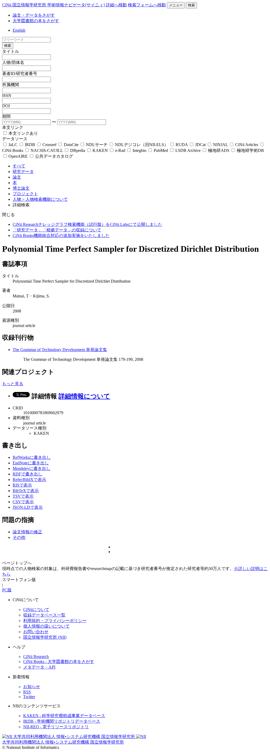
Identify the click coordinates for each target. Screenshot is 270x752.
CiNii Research (36, 656)
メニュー (176, 5)
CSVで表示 (23, 501)
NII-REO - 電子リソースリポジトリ (56, 727)
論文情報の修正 (27, 532)
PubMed (161, 150)
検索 (191, 5)
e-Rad (120, 150)
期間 (6, 116)
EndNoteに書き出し (31, 463)
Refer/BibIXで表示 (29, 479)
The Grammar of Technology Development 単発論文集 (60, 349)
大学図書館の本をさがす (36, 20)
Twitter (29, 696)
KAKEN (100, 150)
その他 (19, 537)
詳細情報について (84, 396)
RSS (27, 692)
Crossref (49, 144)
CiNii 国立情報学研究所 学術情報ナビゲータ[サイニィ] (53, 5)
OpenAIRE (18, 156)
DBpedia (77, 150)
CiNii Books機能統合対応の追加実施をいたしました (61, 235)
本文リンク (12, 127)
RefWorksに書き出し (32, 457)
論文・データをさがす (34, 15)
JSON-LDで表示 (28, 507)
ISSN (6, 95)
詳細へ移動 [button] (116, 5)
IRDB (30, 144)
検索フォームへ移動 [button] (147, 5)
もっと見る (12, 383)
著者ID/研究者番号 (19, 73)
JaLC (12, 144)
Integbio (139, 150)
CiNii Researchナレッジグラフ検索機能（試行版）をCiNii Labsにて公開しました (87, 224)
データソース (14, 139)
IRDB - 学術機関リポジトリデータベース (61, 721)
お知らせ (31, 686)
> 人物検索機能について (45, 199)
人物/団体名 (13, 62)
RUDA (182, 144)
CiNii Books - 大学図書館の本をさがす (58, 661)
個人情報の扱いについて (46, 626)
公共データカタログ (53, 156)
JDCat (200, 144)
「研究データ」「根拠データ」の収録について (57, 230)
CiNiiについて (36, 609)
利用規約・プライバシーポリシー (54, 620)
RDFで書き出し (27, 474)
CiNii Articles (246, 144)
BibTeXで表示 (26, 490)
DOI (6, 106)
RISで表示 (22, 485)
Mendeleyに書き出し (31, 468)
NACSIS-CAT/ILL (47, 150)
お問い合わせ (36, 631)
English (19, 30)
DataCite (71, 144)
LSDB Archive (188, 150)
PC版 (7, 590)
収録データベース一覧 (44, 615)
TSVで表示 (23, 496)
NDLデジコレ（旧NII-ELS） (141, 144)
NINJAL (220, 144)
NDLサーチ (97, 144)
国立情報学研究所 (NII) (44, 637)
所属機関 (10, 84)
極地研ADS (218, 150)
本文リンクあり (22, 133)
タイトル (10, 51)
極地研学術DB (250, 150)
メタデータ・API (39, 667)
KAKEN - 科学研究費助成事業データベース (64, 715)
